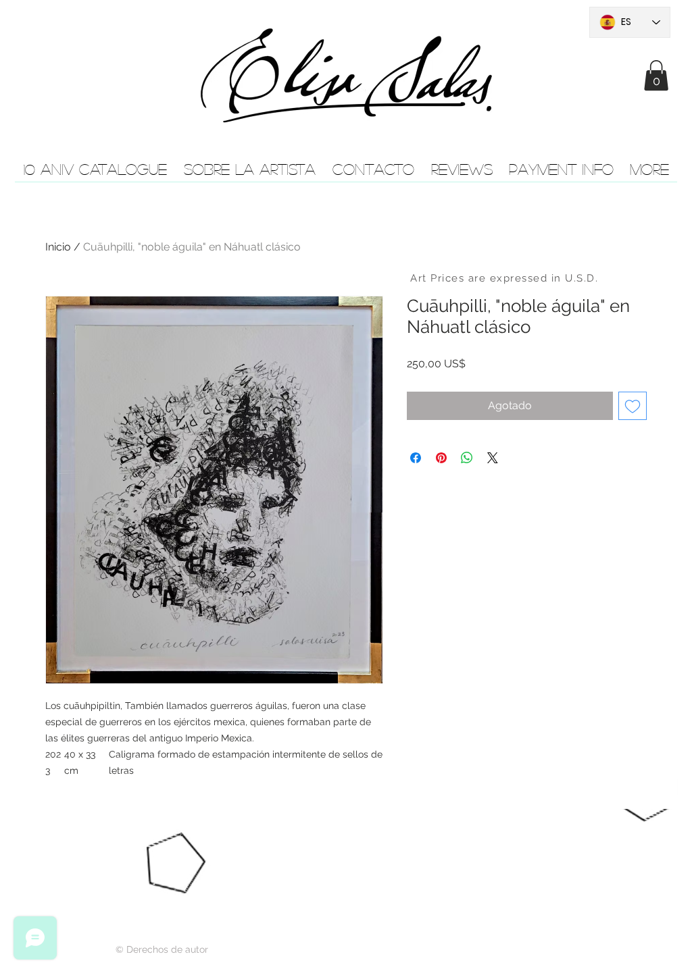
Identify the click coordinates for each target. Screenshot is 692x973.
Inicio (58, 246)
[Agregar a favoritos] (632, 406)
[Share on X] (493, 458)
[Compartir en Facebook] (415, 458)
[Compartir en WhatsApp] (467, 458)
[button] (656, 75)
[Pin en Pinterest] (441, 458)
